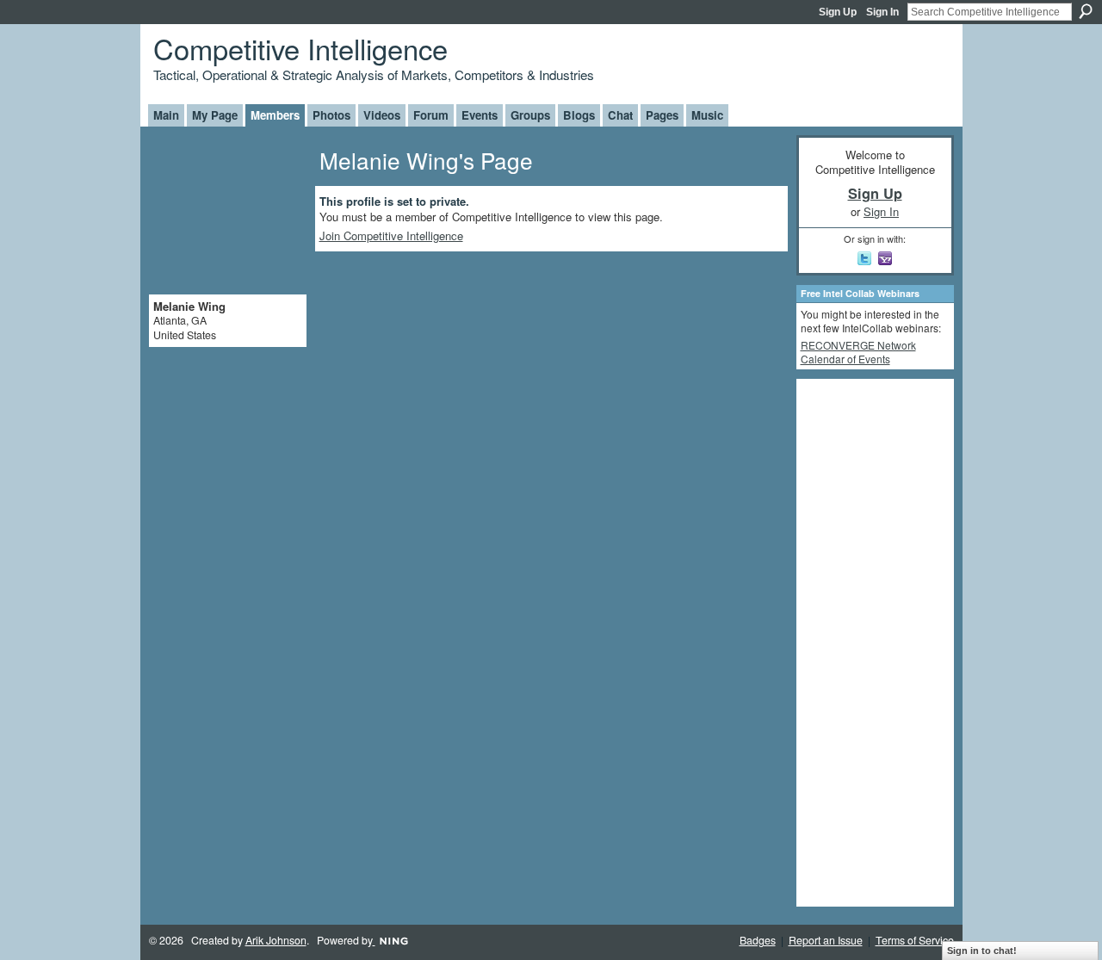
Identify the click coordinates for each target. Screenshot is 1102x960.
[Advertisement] (869, 641)
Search (1086, 11)
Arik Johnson (275, 940)
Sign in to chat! (982, 950)
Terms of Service (915, 940)
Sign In (882, 12)
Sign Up (838, 12)
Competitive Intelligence (300, 48)
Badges (758, 940)
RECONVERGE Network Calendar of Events (858, 352)
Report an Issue (826, 940)
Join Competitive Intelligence (391, 235)
